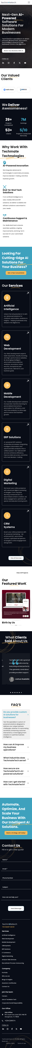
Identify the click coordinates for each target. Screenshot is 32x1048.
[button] (14, 625)
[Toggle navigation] (29, 2)
